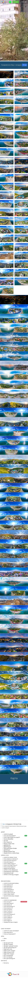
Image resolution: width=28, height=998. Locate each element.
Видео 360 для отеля (9, 952)
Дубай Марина (7, 846)
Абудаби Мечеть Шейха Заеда (11, 853)
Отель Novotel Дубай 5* (10, 836)
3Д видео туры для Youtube (11, 946)
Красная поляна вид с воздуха (11, 896)
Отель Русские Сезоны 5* (10, 860)
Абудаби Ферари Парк (9, 851)
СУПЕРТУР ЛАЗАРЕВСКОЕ (10, 900)
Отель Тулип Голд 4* (9, 894)
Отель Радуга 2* (8, 920)
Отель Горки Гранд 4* (9, 892)
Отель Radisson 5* (8, 885)
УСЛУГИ (3, 940)
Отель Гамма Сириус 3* (10, 863)
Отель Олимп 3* (8, 916)
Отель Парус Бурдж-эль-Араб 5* (12, 837)
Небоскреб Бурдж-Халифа (10, 848)
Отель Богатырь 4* (8, 862)
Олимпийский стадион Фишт (11, 871)
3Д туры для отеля (8, 943)
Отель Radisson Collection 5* (11, 859)
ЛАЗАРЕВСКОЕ (5, 898)
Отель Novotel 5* (8, 888)
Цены (5, 938)
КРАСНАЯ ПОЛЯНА (6, 881)
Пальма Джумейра (8, 839)
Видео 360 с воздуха (9, 954)
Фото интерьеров (8, 955)
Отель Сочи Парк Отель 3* (10, 865)
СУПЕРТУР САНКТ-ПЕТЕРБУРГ (11, 931)
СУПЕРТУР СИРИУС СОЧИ (10, 857)
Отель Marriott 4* (8, 932)
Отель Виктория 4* (8, 903)
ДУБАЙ (3, 832)
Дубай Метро (7, 845)
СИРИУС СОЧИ (5, 855)
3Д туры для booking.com (10, 947)
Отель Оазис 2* (7, 919)
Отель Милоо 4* (8, 905)
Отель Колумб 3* (8, 912)
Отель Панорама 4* (9, 889)
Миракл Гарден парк (9, 843)
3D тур (24, 65)
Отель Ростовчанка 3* (9, 914)
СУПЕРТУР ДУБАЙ (8, 834)
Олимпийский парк (8, 873)
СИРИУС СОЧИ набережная (11, 870)
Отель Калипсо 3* (8, 908)
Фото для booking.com (9, 958)
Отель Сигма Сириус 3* (9, 867)
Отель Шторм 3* (8, 909)
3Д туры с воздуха (8, 944)
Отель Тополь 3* (8, 911)
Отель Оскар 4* (8, 902)
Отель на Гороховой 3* (10, 934)
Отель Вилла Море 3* (9, 906)
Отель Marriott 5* (8, 886)
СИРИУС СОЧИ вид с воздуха (11, 874)
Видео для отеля (8, 949)
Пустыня (6, 840)
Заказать (15, 2)
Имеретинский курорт (9, 868)
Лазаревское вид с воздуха (11, 922)
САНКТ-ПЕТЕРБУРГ (6, 928)
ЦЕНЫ (2, 936)
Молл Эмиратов (8, 842)
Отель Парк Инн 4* (8, 891)
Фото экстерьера (8, 957)
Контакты (6, 963)
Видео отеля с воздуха (9, 950)
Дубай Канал (7, 850)
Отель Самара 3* (8, 917)
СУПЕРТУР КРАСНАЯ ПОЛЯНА (11, 883)
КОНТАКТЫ (4, 960)
